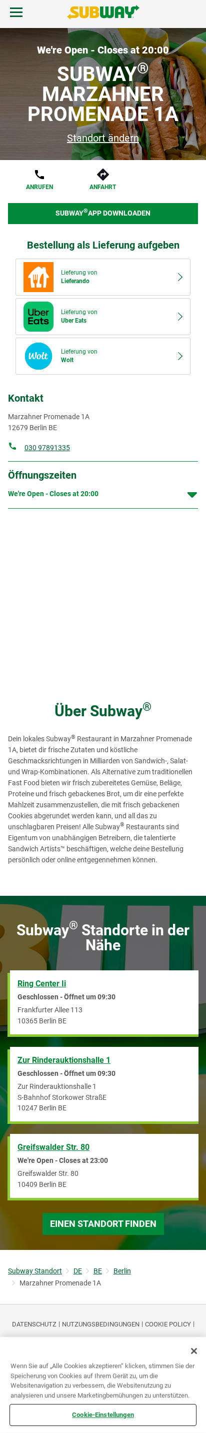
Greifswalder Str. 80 (54, 1147)
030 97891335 (47, 448)
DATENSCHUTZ (34, 1324)
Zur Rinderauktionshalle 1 (64, 1060)
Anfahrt (103, 187)
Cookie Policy (168, 1324)
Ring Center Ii (42, 983)
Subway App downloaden (103, 212)
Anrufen (39, 187)
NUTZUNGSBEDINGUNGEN (101, 1324)
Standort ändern (103, 138)
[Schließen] (194, 1351)
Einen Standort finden (103, 1223)
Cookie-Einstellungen (103, 1414)
